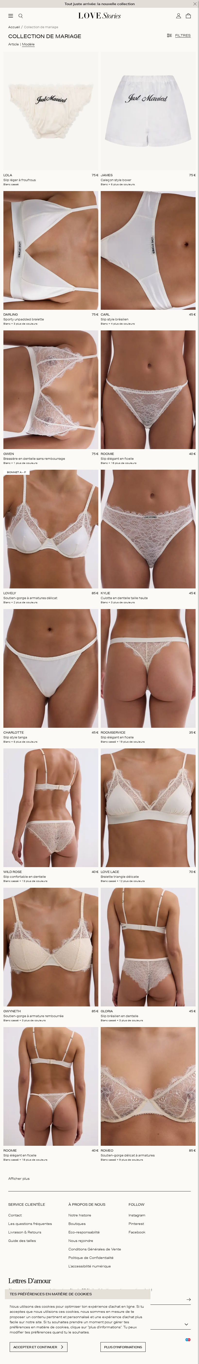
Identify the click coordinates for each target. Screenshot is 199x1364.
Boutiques (77, 1224)
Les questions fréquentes (30, 1224)
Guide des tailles (22, 1240)
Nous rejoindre (80, 1240)
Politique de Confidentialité (91, 1257)
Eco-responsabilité (84, 1232)
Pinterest (136, 1224)
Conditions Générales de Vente (94, 1249)
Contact (15, 1215)
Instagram (137, 1215)
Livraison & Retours (24, 1232)
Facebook (137, 1232)
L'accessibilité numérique (89, 1266)
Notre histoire (79, 1215)
